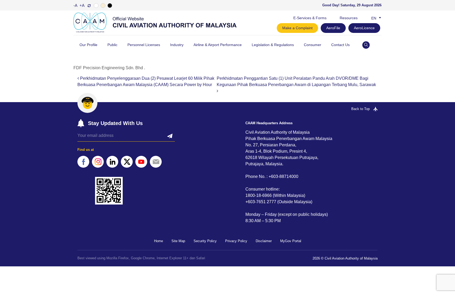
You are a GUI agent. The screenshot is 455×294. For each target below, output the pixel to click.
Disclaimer (264, 241)
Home (158, 241)
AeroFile (333, 28)
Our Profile (88, 45)
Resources (349, 18)
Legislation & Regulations (273, 45)
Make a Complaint (297, 28)
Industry (177, 45)
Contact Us (340, 45)
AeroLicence (364, 28)
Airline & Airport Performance (218, 45)
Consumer (312, 45)
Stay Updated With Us (115, 123)
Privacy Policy (236, 241)
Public (112, 45)
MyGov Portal (290, 241)
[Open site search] (366, 45)
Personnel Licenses (143, 45)
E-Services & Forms (310, 18)
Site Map (178, 241)
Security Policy (205, 241)
